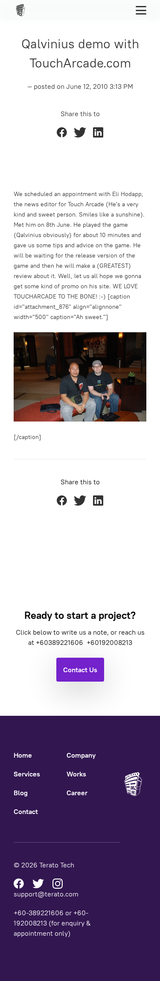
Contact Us (80, 669)
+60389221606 (60, 642)
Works (76, 774)
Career (77, 792)
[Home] (23, 10)
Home (23, 755)
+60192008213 (109, 642)
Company (81, 755)
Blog (21, 792)
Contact (26, 811)
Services (27, 774)
